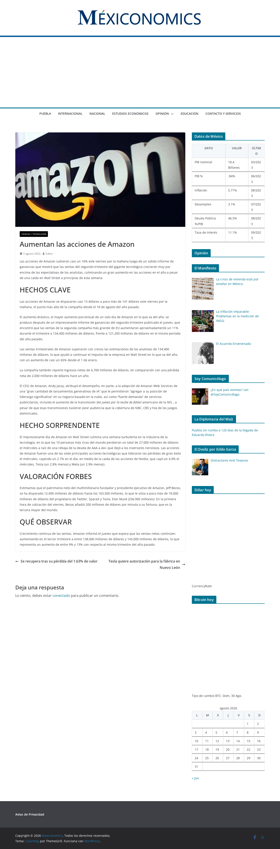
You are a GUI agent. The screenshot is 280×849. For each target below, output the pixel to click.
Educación (189, 113)
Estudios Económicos (130, 113)
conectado (61, 595)
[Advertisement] (140, 74)
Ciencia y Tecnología (33, 234)
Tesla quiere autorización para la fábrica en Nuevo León (144, 564)
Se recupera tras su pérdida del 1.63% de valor (59, 561)
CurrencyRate (202, 586)
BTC (218, 696)
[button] (171, 114)
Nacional (97, 113)
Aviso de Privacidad (29, 814)
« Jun (195, 778)
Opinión (162, 113)
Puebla (45, 113)
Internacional (70, 113)
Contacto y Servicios (223, 113)
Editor (49, 253)
